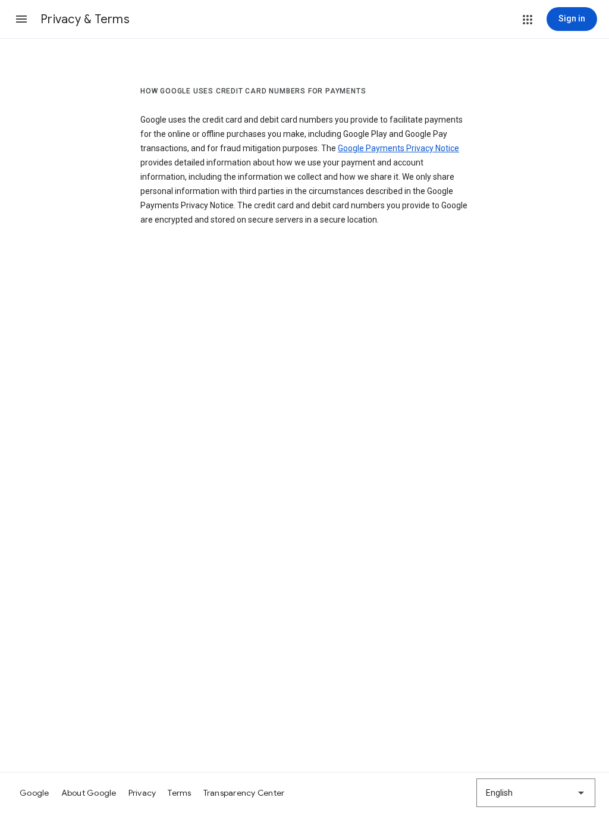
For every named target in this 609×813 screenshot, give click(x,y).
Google (34, 792)
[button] (21, 19)
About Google (89, 792)
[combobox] (535, 792)
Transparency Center (244, 792)
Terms (179, 792)
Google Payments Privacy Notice (398, 148)
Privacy (142, 792)
